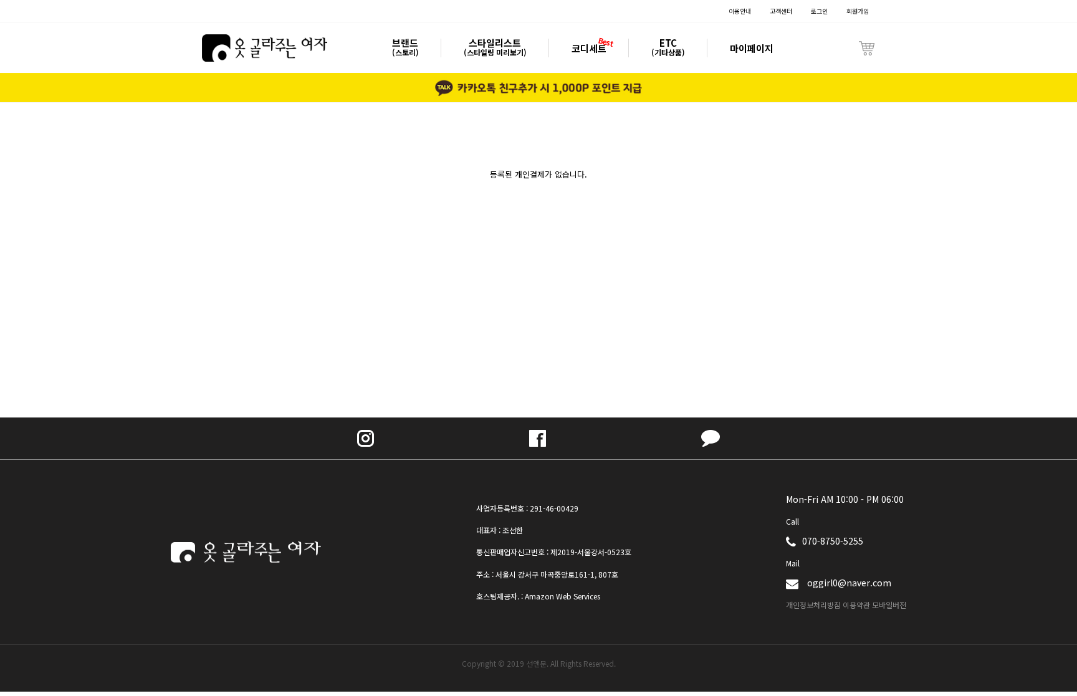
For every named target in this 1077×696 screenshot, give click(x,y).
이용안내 (740, 11)
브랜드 (405, 47)
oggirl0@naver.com (849, 582)
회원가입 (857, 11)
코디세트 (589, 48)
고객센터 (781, 11)
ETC (668, 47)
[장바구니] (866, 48)
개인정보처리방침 (813, 604)
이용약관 (856, 604)
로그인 (819, 11)
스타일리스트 (495, 47)
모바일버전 (889, 604)
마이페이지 (751, 48)
